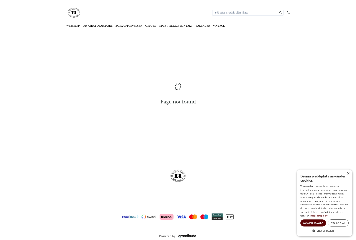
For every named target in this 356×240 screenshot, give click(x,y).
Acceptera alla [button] (313, 222)
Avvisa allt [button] (338, 222)
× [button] (348, 173)
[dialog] (324, 202)
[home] (73, 12)
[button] (324, 231)
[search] (281, 13)
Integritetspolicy (318, 215)
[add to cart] (288, 13)
